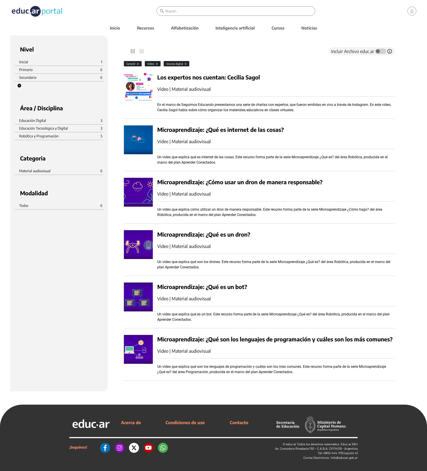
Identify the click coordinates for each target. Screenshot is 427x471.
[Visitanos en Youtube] (148, 447)
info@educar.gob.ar (344, 457)
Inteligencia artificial (235, 27)
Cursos (278, 27)
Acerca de (131, 422)
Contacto (239, 422)
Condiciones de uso (185, 422)
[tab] (132, 51)
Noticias (309, 27)
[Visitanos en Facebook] (105, 447)
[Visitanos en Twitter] (134, 447)
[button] (19, 85)
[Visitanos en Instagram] (120, 447)
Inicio (115, 27)
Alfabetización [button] (185, 27)
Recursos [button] (145, 27)
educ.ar (291, 444)
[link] (411, 11)
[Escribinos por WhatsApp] (163, 447)
